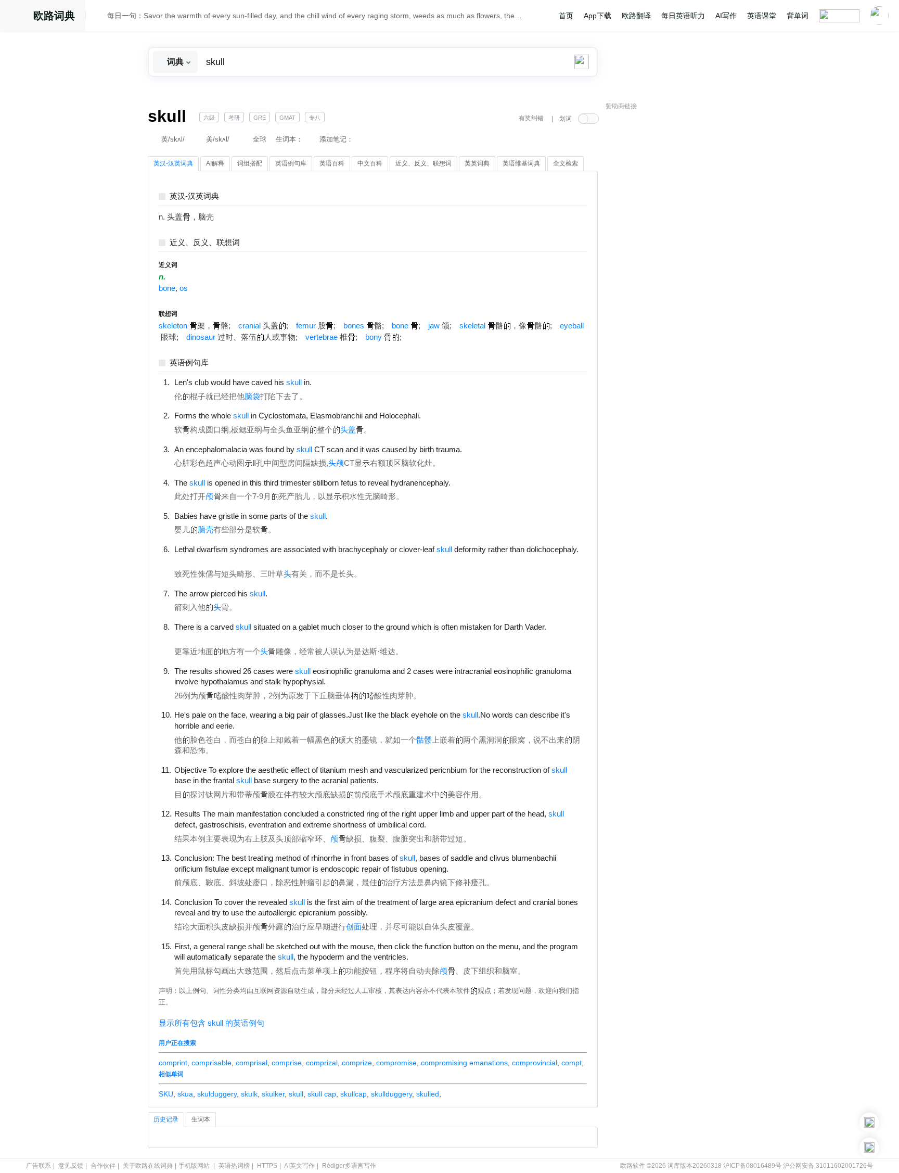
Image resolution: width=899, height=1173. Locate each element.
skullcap (353, 1094)
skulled (427, 1094)
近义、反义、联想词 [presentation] (423, 163)
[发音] (99, 17)
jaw (434, 326)
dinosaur (200, 337)
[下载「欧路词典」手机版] (869, 1122)
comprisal (251, 1063)
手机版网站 (194, 1165)
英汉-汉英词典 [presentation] (173, 163)
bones (353, 326)
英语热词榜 (234, 1165)
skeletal (472, 326)
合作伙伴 (103, 1165)
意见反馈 (70, 1165)
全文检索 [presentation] (565, 163)
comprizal (322, 1063)
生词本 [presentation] (200, 1119)
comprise (287, 1063)
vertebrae (321, 337)
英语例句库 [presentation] (290, 163)
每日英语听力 (683, 15)
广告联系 (38, 1165)
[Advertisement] (684, 273)
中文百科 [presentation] (369, 163)
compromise (396, 1063)
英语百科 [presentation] (331, 163)
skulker (273, 1094)
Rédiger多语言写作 (349, 1165)
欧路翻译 (636, 15)
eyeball (572, 326)
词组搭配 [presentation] (249, 163)
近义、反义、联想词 (205, 243)
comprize (357, 1063)
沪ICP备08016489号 (752, 1165)
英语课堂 (761, 15)
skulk (249, 1094)
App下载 (597, 15)
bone (167, 288)
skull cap (321, 1094)
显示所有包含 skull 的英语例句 (211, 1023)
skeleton (173, 326)
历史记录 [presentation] (165, 1119)
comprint (173, 1063)
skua (185, 1094)
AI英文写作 (299, 1165)
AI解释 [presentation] (215, 163)
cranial (249, 326)
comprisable (211, 1063)
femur (306, 326)
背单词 (797, 15)
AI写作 (726, 15)
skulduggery (217, 1094)
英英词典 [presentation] (477, 163)
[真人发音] (329, 382)
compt (571, 1063)
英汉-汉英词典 (194, 196)
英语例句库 (189, 363)
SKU (166, 1094)
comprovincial (534, 1063)
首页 (566, 15)
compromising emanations (464, 1063)
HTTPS (267, 1165)
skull (296, 1094)
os (183, 288)
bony (373, 337)
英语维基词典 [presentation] (521, 163)
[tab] (173, 164)
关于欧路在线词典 (148, 1165)
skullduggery (391, 1094)
